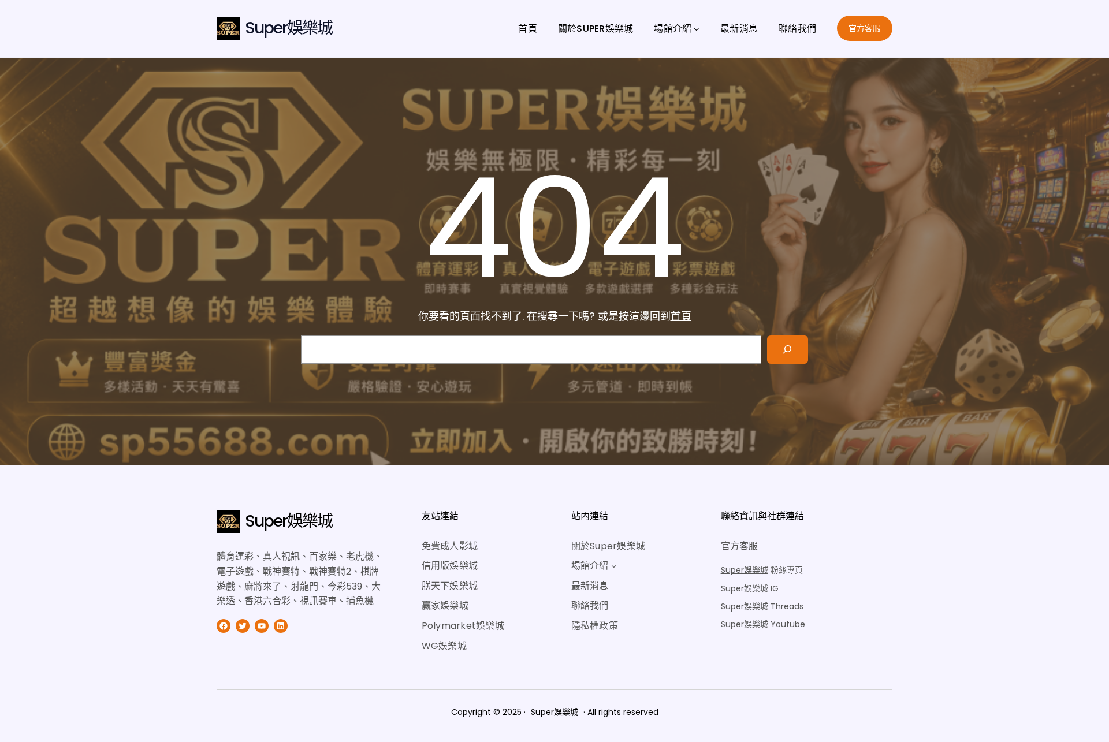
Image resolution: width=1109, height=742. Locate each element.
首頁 (681, 316)
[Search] (787, 349)
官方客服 (865, 28)
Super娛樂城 (288, 28)
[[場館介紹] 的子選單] (696, 29)
